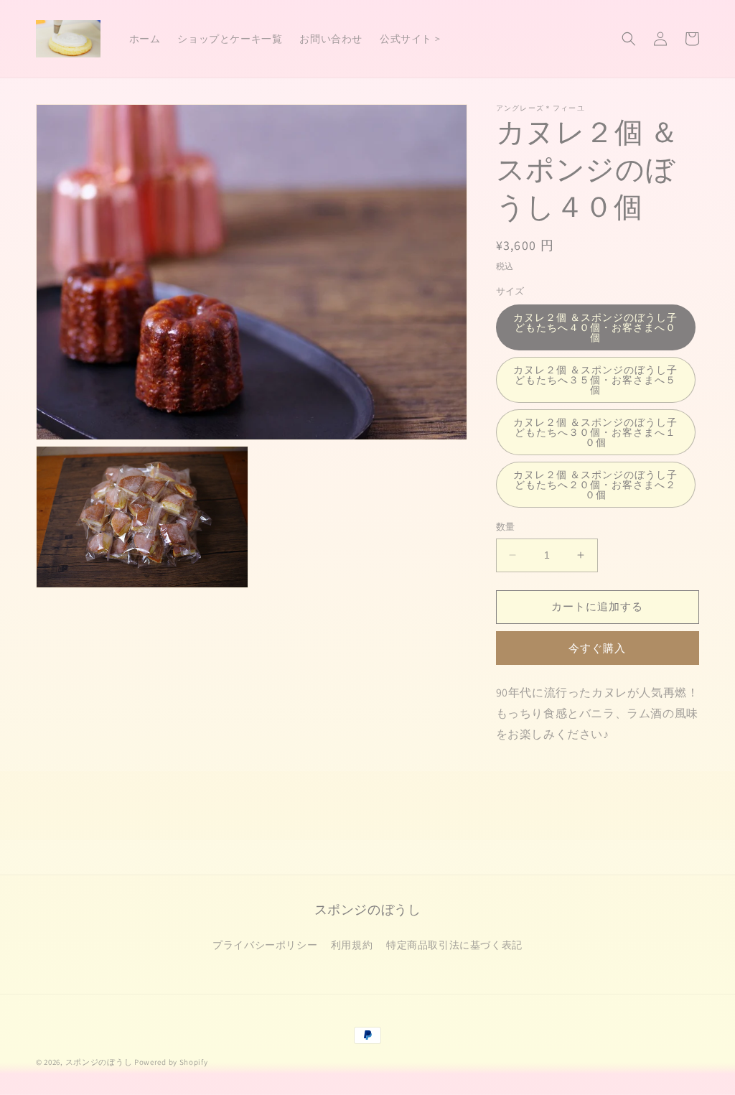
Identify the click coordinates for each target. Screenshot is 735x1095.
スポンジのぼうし (99, 1062)
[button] (629, 39)
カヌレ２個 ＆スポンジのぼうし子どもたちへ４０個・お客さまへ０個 (595, 327)
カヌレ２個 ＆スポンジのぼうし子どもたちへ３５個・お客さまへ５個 (595, 379)
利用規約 (352, 944)
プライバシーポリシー (264, 944)
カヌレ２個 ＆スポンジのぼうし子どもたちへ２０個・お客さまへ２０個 (595, 484)
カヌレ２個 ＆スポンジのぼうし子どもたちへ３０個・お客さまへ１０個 (595, 432)
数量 (505, 527)
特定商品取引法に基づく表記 (454, 944)
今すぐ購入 (597, 648)
